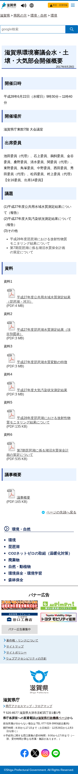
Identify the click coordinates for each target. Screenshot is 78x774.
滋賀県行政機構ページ (52, 718)
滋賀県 (5, 15)
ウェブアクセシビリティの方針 (26, 658)
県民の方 (20, 15)
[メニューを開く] (73, 5)
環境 (54, 15)
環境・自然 (38, 15)
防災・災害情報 (60, 5)
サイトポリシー (16, 652)
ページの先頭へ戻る (61, 512)
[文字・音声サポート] (24, 6)
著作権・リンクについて (22, 640)
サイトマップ (15, 646)
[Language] (32, 5)
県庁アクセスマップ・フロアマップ (29, 706)
